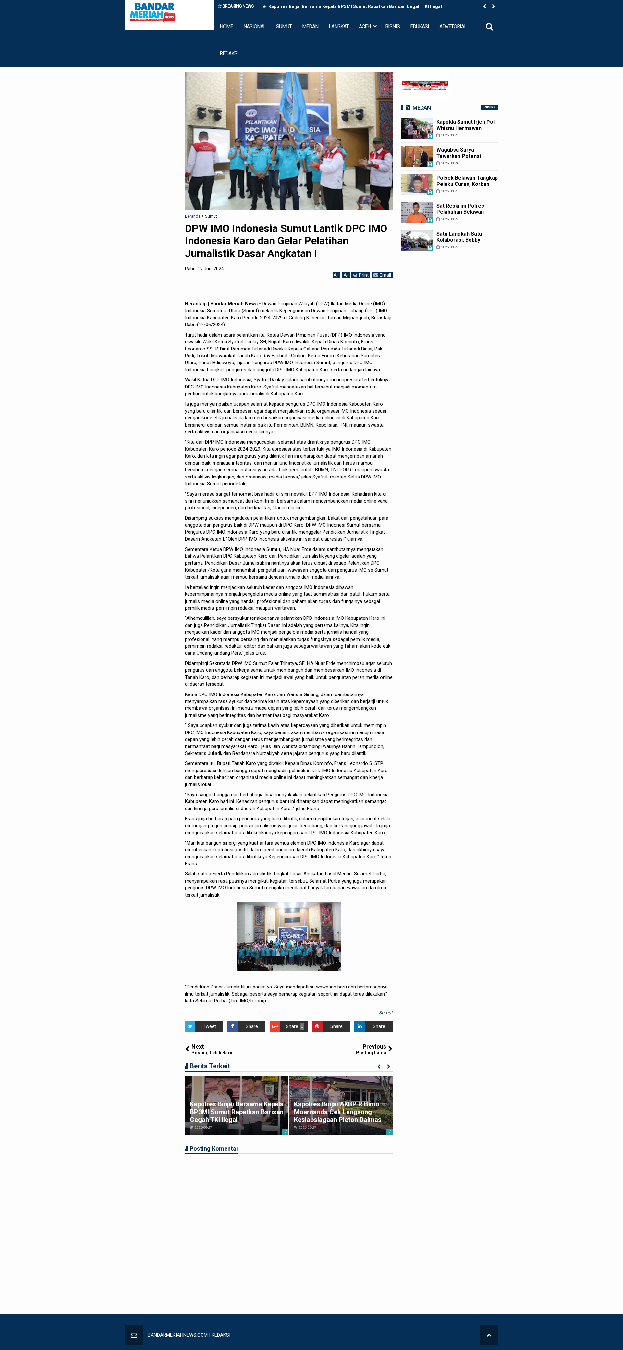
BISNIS (392, 26)
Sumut (386, 1013)
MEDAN (310, 26)
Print (364, 275)
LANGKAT (338, 26)
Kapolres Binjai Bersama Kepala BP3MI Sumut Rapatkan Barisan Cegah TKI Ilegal (354, 6)
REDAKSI (229, 53)
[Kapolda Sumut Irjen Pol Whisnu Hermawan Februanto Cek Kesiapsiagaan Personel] (417, 128)
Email (385, 275)
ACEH (365, 26)
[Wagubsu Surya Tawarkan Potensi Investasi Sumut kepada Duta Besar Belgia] (417, 156)
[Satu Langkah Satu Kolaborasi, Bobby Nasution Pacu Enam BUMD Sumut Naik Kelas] (417, 240)
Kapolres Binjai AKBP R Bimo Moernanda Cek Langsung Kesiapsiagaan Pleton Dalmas (338, 1112)
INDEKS (489, 107)
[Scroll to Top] (489, 1335)
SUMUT (284, 26)
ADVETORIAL (453, 26)
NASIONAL (254, 26)
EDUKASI (419, 26)
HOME (226, 26)
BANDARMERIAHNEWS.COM (178, 1335)
